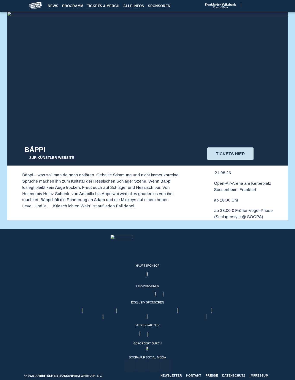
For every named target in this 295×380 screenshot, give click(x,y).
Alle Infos (133, 6)
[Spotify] (265, 5)
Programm (72, 6)
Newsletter (171, 375)
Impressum (259, 375)
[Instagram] (254, 5)
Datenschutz (233, 375)
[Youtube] (259, 5)
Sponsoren (159, 6)
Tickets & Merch (103, 6)
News (53, 6)
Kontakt (193, 375)
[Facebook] (249, 5)
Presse (212, 375)
